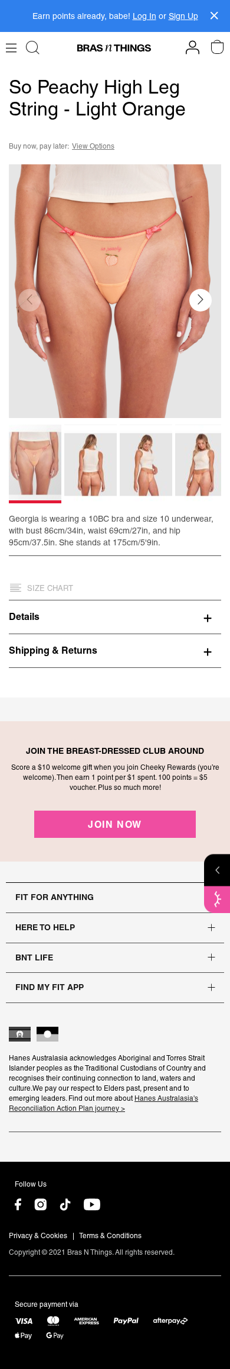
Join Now (115, 824)
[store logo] (114, 48)
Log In (144, 16)
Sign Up (183, 16)
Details (24, 616)
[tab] (115, 616)
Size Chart (50, 588)
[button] (200, 300)
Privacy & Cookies (38, 1236)
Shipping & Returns (53, 650)
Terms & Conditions (110, 1236)
